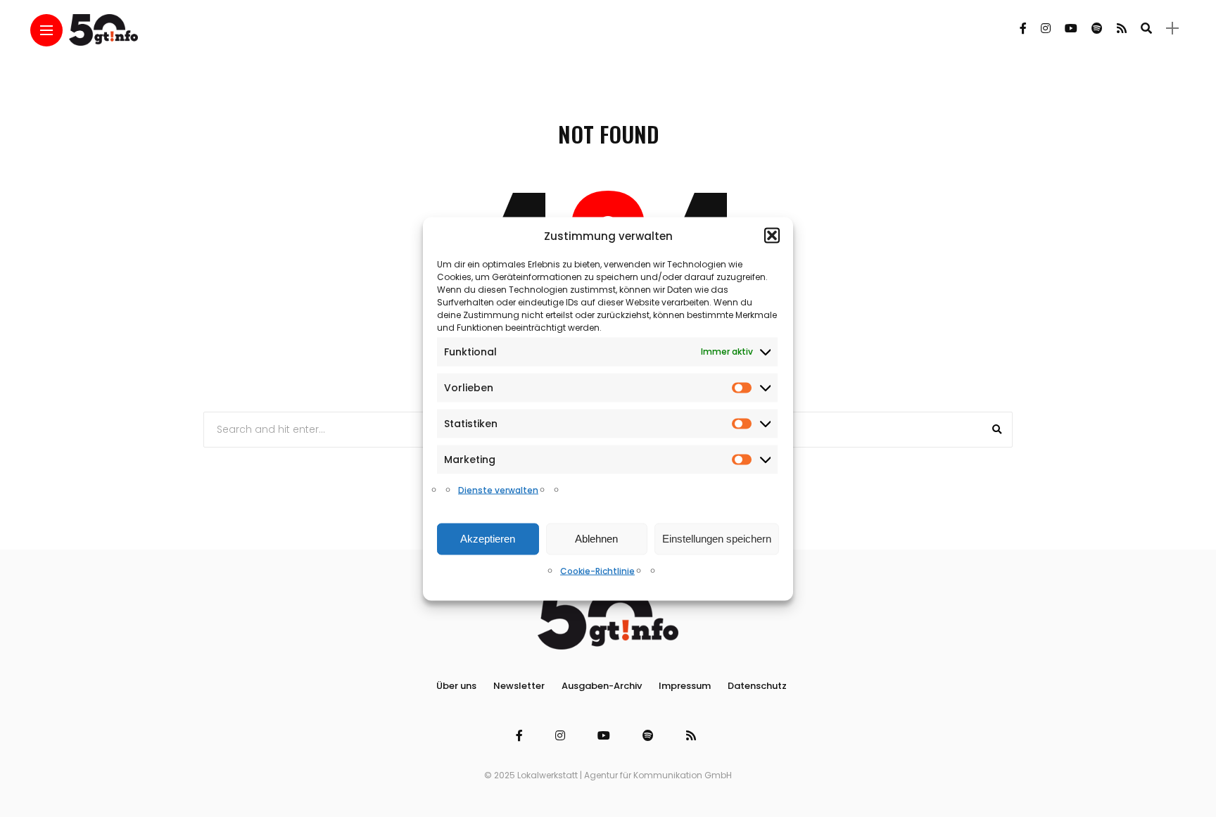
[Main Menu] (46, 30)
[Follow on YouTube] (1071, 28)
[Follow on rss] (1122, 28)
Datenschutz (757, 685)
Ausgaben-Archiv (602, 685)
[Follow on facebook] (1023, 28)
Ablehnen (596, 539)
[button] (772, 236)
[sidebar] (1172, 28)
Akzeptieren (487, 539)
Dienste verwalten (498, 489)
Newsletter (519, 685)
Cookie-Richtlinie (597, 570)
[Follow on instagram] (1046, 28)
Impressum (685, 685)
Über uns (456, 685)
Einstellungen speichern (716, 539)
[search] (1146, 28)
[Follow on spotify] (1097, 28)
